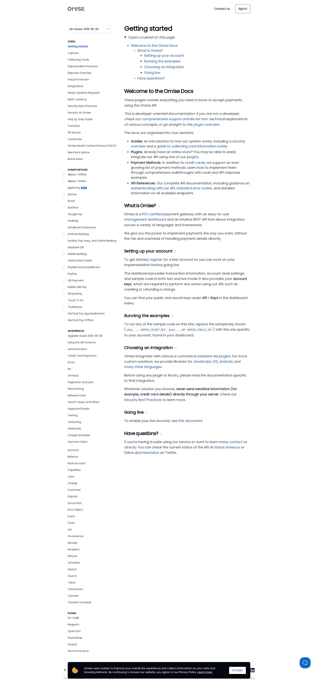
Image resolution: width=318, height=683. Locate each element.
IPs (69, 369)
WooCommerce (78, 651)
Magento (73, 624)
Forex (71, 523)
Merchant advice (79, 152)
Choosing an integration (164, 67)
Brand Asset (75, 159)
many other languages (143, 366)
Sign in (242, 9)
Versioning (74, 422)
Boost (71, 201)
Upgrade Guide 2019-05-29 (85, 336)
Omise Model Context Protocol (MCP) (92, 146)
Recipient (74, 549)
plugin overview (206, 124)
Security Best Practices (82, 106)
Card (71, 476)
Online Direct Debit (80, 260)
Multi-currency (77, 99)
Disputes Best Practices (83, 66)
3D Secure (74, 132)
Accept (237, 670)
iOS (215, 361)
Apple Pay (77, 188)
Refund (72, 556)
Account (73, 450)
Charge (72, 483)
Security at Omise (79, 112)
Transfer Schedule (79, 602)
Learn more (204, 672)
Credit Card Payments (82, 356)
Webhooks (74, 428)
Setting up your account (164, 55)
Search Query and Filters (83, 402)
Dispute (72, 496)
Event (71, 516)
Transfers (74, 126)
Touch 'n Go (75, 300)
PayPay (72, 274)
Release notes (77, 395)
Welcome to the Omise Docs (154, 45)
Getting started (78, 46)
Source (72, 576)
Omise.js (73, 375)
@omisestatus (147, 452)
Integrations (75, 86)
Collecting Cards (78, 59)
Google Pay (75, 214)
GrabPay (73, 221)
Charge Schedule (79, 435)
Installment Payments (82, 227)
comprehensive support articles (168, 119)
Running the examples (162, 61)
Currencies (75, 139)
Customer (74, 490)
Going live (152, 72)
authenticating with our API (153, 188)
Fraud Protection (78, 79)
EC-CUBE (73, 618)
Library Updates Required (83, 93)
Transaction (75, 589)
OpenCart (74, 631)
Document (75, 503)
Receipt (72, 543)
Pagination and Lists (80, 382)
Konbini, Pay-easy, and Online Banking (92, 241)
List (70, 529)
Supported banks (78, 408)
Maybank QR (76, 247)
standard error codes (194, 188)
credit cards (195, 162)
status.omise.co (227, 447)
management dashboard (145, 219)
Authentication (77, 349)
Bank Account (77, 463)
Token (72, 582)
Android (226, 361)
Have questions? (151, 78)
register (156, 259)
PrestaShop (75, 638)
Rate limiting (76, 389)
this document (190, 420)
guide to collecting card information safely (192, 146)
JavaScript (202, 361)
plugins (193, 157)
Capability (74, 470)
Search (72, 569)
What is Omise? (150, 50)
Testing (72, 415)
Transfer (73, 596)
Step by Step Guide (80, 119)
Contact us (222, 9)
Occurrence (75, 536)
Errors (71, 362)
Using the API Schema (82, 342)
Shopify (72, 644)
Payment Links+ (78, 442)
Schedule (74, 563)
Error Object (75, 510)
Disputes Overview (79, 73)
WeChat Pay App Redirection (86, 313)
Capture (73, 53)
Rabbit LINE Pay (77, 287)
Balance (73, 457)
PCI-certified (152, 214)
